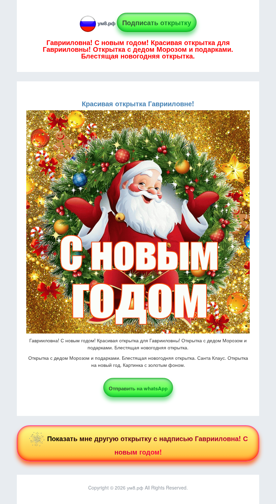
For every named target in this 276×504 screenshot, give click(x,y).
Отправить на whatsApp (138, 388)
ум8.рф (106, 23)
